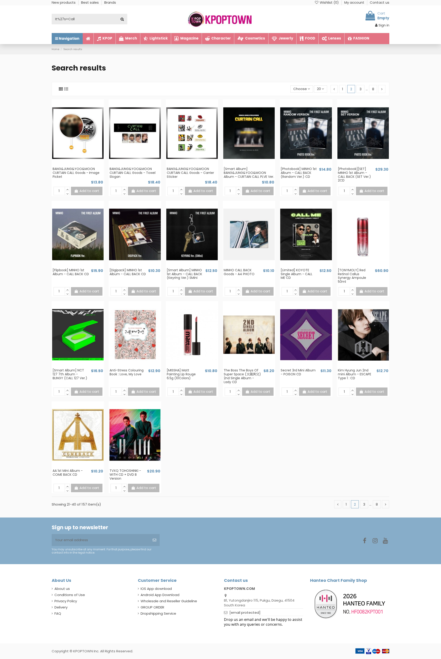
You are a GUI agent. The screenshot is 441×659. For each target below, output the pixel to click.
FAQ (57, 613)
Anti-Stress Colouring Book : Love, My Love (127, 372)
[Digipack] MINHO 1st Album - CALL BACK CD (128, 272)
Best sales (90, 2)
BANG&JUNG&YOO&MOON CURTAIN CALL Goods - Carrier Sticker (190, 173)
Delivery (61, 607)
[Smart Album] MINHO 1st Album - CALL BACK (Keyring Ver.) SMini (184, 274)
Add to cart (89, 190)
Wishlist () (329, 2)
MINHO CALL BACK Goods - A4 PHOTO (239, 272)
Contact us (379, 2)
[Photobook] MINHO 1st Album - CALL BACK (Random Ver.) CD (299, 173)
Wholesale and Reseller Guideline (169, 601)
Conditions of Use (69, 594)
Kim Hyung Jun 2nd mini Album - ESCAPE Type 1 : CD (354, 374)
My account (354, 2)
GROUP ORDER (152, 607)
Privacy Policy (65, 601)
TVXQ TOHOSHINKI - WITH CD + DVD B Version (125, 474)
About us (62, 588)
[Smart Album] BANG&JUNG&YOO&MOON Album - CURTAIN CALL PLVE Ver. (249, 173)
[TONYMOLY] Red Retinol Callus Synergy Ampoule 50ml (352, 276)
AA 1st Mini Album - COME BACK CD (68, 472)
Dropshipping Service (158, 613)
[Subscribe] (154, 540)
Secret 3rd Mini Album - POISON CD (298, 372)
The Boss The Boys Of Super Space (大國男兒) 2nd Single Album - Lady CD (242, 376)
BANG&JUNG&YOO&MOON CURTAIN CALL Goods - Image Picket (76, 173)
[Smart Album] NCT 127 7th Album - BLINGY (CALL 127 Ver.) (70, 374)
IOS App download (156, 588)
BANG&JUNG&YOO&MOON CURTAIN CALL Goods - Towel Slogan (132, 173)
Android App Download (160, 594)
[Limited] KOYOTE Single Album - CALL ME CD (296, 274)
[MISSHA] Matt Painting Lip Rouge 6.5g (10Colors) (181, 374)
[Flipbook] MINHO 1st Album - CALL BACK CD (71, 272)
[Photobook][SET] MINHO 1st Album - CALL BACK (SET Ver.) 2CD (354, 175)
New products (64, 2)
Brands (110, 2)
